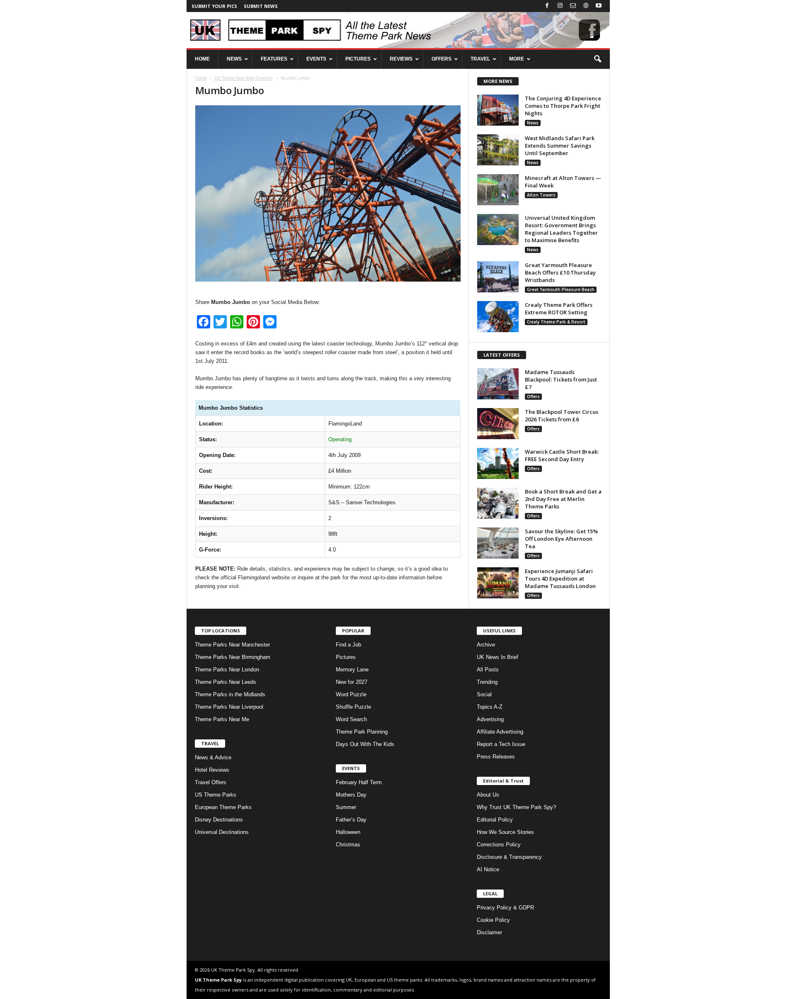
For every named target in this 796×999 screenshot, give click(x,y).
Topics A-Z (489, 707)
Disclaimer (489, 932)
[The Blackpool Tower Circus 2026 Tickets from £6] (498, 423)
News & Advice (213, 757)
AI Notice (488, 869)
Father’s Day (351, 820)
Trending (487, 682)
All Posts (488, 669)
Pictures (346, 657)
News (533, 123)
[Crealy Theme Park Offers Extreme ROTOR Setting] (498, 316)
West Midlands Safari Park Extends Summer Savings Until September (560, 145)
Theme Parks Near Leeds (225, 682)
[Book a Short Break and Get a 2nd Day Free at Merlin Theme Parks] (498, 503)
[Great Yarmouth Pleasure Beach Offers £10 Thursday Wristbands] (498, 276)
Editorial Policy (495, 820)
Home (200, 78)
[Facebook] (547, 6)
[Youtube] (599, 6)
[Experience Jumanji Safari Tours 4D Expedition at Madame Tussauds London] (498, 582)
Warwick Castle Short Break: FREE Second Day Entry (562, 455)
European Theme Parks (223, 807)
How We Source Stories (505, 832)
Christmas (348, 844)
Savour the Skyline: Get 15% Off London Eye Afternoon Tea (561, 538)
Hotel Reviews (212, 770)
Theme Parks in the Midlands (230, 694)
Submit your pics (214, 6)
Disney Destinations (219, 820)
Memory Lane (352, 669)
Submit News (261, 6)
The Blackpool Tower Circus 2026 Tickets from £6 (561, 415)
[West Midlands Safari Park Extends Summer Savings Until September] (498, 149)
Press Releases (496, 757)
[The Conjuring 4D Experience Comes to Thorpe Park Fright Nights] (498, 110)
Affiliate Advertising (500, 732)
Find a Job (348, 645)
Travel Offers (210, 782)
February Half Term (359, 782)
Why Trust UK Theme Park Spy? (516, 807)
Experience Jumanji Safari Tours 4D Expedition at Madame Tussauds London (560, 578)
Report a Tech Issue (501, 744)
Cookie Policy (493, 920)
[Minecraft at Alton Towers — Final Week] (498, 189)
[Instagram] (560, 6)
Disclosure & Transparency (509, 857)
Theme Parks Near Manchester (232, 645)
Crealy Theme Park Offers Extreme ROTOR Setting (558, 308)
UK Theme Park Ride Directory (243, 78)
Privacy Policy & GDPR (505, 907)
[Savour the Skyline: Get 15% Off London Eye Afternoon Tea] (498, 543)
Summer (346, 807)
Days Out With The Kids (365, 744)
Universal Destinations (222, 832)
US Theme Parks (215, 795)
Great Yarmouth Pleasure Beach (561, 289)
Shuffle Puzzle (353, 707)
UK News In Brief (497, 657)
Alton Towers (541, 195)
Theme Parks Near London (227, 669)
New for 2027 (351, 682)
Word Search (351, 719)
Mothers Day (351, 795)
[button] (597, 59)
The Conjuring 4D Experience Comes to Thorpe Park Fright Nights (563, 106)
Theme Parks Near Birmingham (232, 657)
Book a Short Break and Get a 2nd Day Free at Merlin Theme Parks (563, 499)
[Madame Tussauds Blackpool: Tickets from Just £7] (498, 383)
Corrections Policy (499, 844)
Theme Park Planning (362, 732)
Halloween (348, 832)
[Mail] (573, 6)
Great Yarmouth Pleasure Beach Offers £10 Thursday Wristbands (560, 272)
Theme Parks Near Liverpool (229, 707)
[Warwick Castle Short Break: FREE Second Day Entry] (498, 463)
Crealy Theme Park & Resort (556, 322)
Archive (486, 645)
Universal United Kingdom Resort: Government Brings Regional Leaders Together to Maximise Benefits (561, 229)
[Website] (586, 6)
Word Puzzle (351, 694)
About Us (488, 795)
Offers (533, 396)
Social (484, 694)
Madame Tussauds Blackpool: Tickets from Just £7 (561, 379)
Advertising (490, 719)
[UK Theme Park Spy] (398, 30)
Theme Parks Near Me (222, 719)
